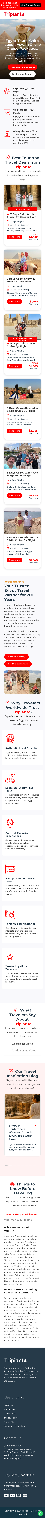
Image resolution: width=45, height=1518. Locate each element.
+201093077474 (14, 1446)
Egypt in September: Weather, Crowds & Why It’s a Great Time (20, 1132)
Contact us (9, 1409)
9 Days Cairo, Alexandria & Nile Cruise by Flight (22, 539)
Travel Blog (9, 1422)
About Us (8, 1405)
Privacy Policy (10, 1418)
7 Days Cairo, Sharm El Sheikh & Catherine (21, 280)
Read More (14, 237)
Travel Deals (10, 1414)
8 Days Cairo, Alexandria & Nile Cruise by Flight (22, 409)
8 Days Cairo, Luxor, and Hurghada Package (22, 474)
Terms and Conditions (14, 1426)
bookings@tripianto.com (19, 1449)
